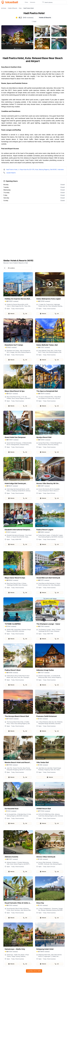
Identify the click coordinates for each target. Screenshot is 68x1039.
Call (26, 313)
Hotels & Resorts (12, 8)
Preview (19, 302)
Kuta (20, 8)
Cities (26, 2)
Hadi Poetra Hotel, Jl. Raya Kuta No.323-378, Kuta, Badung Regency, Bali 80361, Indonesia (35, 169)
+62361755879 (11, 173)
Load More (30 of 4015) (34, 971)
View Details (19, 306)
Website (12, 313)
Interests (32, 2)
